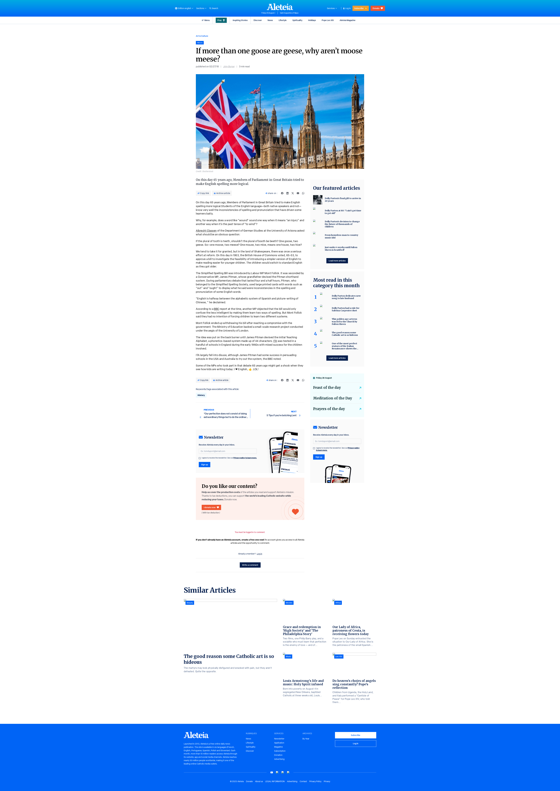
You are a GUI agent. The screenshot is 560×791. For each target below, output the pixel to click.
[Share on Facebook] (282, 193)
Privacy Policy (315, 781)
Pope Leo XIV (328, 20)
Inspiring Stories (240, 20)
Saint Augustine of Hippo (289, 13)
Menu (207, 20)
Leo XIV (338, 656)
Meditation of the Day (332, 398)
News (270, 20)
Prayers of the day (329, 409)
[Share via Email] (298, 193)
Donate (376, 8)
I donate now (210, 507)
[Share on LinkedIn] (287, 193)
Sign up (204, 464)
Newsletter (279, 738)
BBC (216, 309)
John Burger (229, 66)
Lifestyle (283, 20)
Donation (278, 755)
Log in (348, 8)
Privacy (327, 781)
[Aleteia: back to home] (280, 6)
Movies (289, 602)
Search (215, 8)
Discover (258, 20)
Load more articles (337, 260)
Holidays (312, 20)
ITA (275, 341)
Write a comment (250, 565)
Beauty (190, 602)
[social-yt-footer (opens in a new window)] (271, 772)
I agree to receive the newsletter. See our (229, 458)
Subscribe (359, 8)
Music (288, 656)
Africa (338, 602)
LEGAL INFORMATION (275, 781)
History (201, 395)
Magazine (278, 747)
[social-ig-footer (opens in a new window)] (288, 772)
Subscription (280, 751)
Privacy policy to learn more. (245, 458)
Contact (303, 781)
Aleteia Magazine (347, 20)
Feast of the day (327, 387)
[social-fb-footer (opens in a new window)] (277, 772)
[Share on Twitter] (293, 193)
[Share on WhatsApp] (303, 193)
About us (259, 781)
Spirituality (297, 20)
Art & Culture (202, 36)
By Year (305, 738)
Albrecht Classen (206, 230)
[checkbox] (200, 458)
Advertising (279, 759)
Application (279, 742)
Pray (219, 20)
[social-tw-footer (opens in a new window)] (282, 772)
